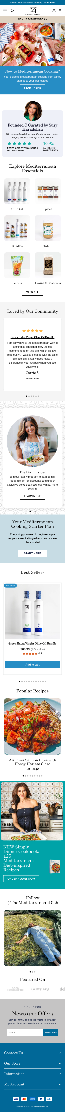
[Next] (60, 58)
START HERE (32, 553)
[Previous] (4, 58)
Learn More (32, 496)
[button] (6, 10)
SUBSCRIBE (51, 1032)
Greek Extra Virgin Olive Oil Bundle (32, 337)
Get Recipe (32, 769)
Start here (49, 2)
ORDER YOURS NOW (21, 878)
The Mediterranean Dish (39, 1106)
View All (32, 292)
